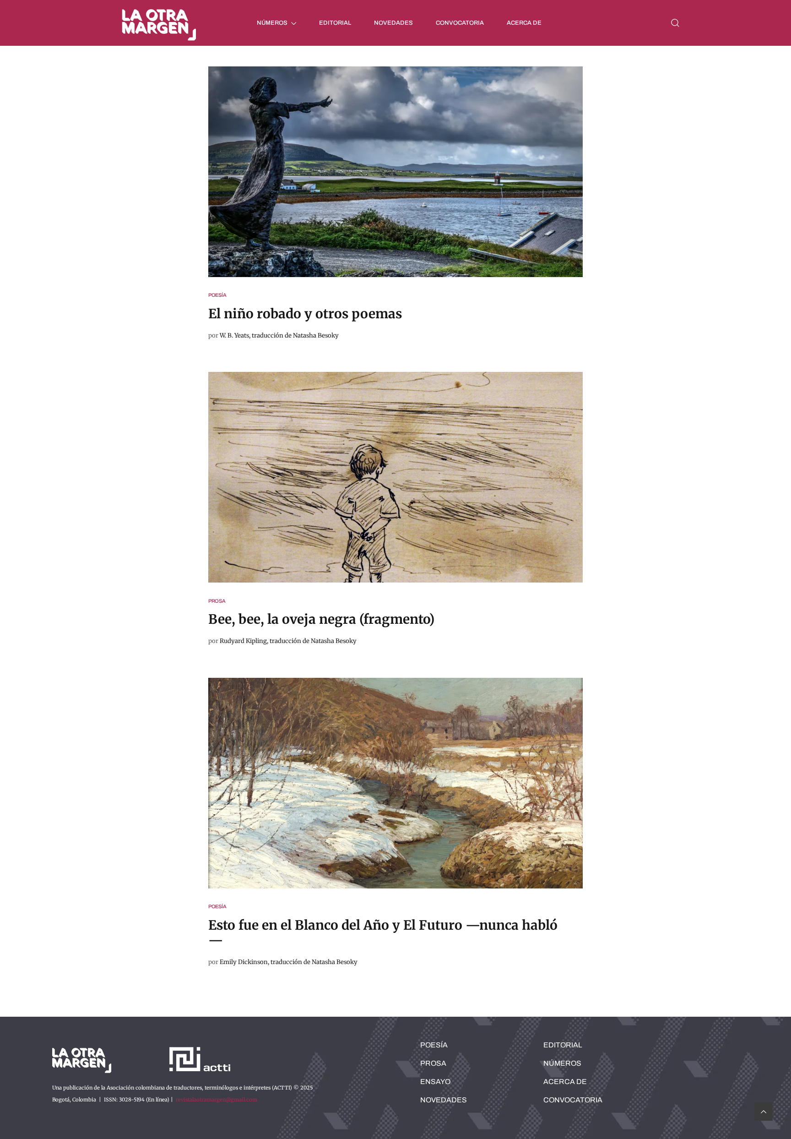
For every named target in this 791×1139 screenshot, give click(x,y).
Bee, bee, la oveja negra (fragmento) (321, 619)
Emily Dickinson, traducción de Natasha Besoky (289, 962)
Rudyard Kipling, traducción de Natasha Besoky (288, 641)
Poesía (217, 295)
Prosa (217, 601)
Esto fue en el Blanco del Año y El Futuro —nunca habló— (383, 933)
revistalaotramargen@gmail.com (216, 1099)
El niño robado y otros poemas (305, 313)
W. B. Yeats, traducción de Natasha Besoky (279, 335)
